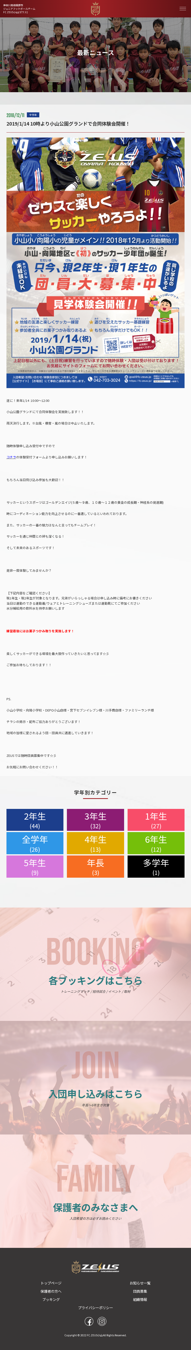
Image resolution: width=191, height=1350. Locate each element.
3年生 (96, 820)
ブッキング (51, 1299)
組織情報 (140, 1299)
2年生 (35, 820)
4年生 (96, 843)
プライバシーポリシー (95, 1307)
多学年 (156, 866)
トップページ (51, 1282)
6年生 (156, 843)
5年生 (35, 866)
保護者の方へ (51, 1291)
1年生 (156, 820)
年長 (95, 866)
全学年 (35, 843)
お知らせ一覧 (140, 1282)
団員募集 (140, 1291)
